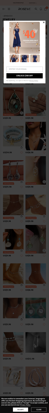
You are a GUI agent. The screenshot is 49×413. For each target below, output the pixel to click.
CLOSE (38, 410)
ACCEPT (20, 410)
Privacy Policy (25, 405)
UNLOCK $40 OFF (24, 75)
